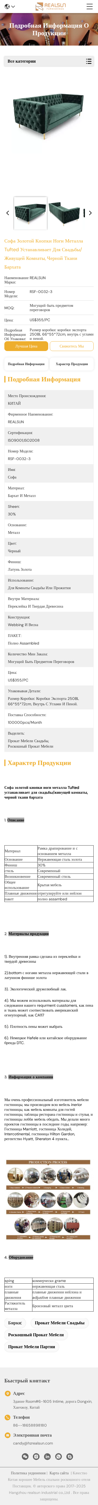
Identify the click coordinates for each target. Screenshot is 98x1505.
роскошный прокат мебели (36, 1335)
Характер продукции (72, 364)
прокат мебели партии (31, 1347)
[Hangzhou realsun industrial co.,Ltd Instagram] (36, 1458)
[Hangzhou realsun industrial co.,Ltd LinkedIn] (47, 1458)
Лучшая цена (26, 346)
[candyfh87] (70, 1458)
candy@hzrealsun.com (33, 1443)
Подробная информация (26, 364)
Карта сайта (59, 1473)
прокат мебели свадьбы (60, 1323)
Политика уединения (28, 1473)
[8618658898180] (58, 1458)
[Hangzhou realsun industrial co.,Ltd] (51, 6)
